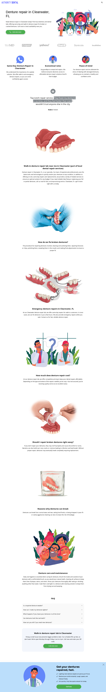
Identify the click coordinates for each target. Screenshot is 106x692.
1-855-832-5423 (16, 32)
